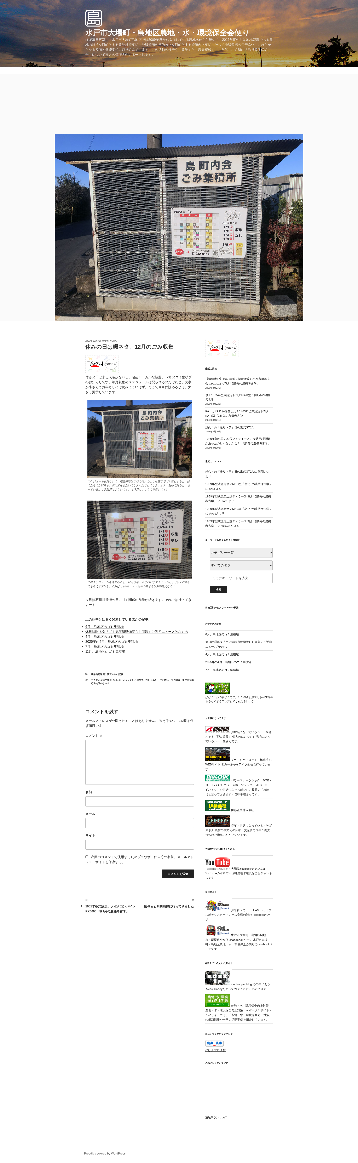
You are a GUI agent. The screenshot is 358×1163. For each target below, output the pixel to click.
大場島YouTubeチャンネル (248, 868)
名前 (88, 792)
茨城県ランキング (216, 1079)
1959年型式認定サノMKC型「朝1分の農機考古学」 (238, 484)
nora (113, 341)
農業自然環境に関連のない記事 (107, 674)
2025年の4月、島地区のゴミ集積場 (111, 641)
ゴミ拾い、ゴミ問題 (170, 680)
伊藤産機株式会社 (242, 810)
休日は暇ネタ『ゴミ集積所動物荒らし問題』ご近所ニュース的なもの (136, 631)
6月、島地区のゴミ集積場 (104, 626)
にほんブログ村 (215, 1050)
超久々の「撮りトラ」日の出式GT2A (229, 427)
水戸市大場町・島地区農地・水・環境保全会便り (167, 32)
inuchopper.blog (241, 984)
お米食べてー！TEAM (244, 910)
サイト (90, 835)
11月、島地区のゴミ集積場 (105, 651)
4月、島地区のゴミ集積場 (104, 636)
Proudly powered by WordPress (105, 1115)
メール (90, 814)
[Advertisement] (179, 103)
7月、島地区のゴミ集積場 (104, 646)
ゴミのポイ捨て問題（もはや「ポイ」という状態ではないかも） (124, 680)
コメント (94, 735)
